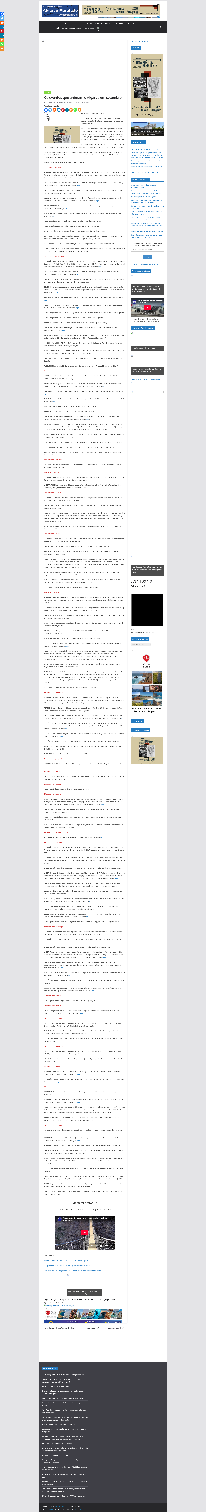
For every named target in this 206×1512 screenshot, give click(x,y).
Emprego (76, 24)
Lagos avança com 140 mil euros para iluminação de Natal (63, 1375)
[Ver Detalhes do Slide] (147, 129)
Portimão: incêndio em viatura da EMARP (57, 1443)
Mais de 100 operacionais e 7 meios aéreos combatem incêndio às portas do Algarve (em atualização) (146, 225)
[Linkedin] (59, 110)
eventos (77, 102)
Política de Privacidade (71, 29)
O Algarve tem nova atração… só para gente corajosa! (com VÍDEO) (68, 1266)
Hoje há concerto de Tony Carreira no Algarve (147, 231)
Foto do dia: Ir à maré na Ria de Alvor (59, 1328)
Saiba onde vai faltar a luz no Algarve (55, 1455)
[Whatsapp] (75, 110)
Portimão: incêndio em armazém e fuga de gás (106, 1328)
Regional (65, 24)
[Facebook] (46, 110)
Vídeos (108, 24)
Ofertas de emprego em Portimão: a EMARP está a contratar (64, 1496)
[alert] (147, 612)
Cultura (98, 24)
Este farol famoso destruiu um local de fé (145, 172)
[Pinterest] (63, 110)
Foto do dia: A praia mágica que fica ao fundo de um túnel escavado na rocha (72, 1271)
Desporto (131, 24)
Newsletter (89, 29)
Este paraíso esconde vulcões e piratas (144, 149)
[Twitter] (50, 110)
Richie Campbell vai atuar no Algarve (143, 197)
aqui (79, 178)
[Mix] (71, 110)
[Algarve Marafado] (57, 28)
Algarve (71, 102)
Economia (88, 24)
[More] (79, 110)
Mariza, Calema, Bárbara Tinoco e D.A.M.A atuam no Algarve (66, 1261)
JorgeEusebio (62, 102)
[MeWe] (67, 110)
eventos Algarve (85, 102)
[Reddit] (54, 110)
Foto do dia (119, 24)
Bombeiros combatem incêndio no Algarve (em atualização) (63, 1398)
